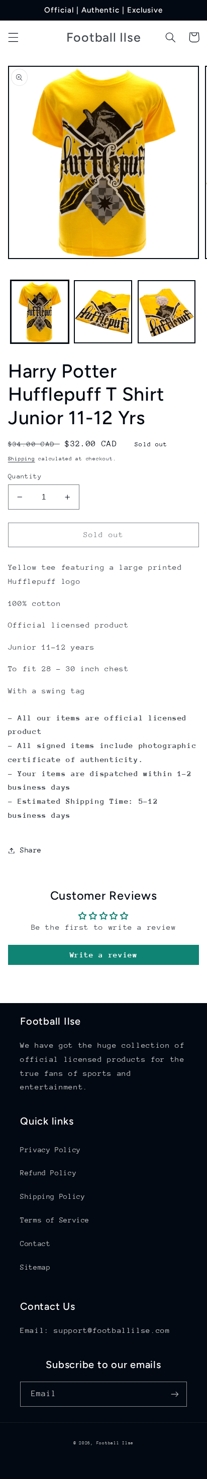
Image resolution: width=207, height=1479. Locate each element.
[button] (13, 37)
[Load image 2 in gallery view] (103, 311)
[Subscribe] (174, 1394)
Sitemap (35, 1267)
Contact (35, 1244)
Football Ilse (115, 1442)
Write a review (104, 954)
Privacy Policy (50, 1150)
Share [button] (31, 850)
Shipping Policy (52, 1196)
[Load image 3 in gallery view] (167, 311)
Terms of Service (54, 1220)
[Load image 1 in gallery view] (40, 311)
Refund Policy (48, 1173)
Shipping (21, 459)
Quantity (25, 476)
